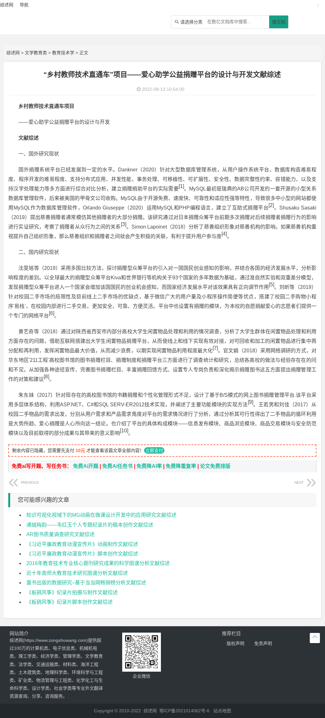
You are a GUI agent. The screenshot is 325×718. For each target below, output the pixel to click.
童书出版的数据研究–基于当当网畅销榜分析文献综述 (86, 582)
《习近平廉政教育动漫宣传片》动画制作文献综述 (82, 544)
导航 (24, 4)
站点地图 (222, 710)
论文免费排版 (215, 466)
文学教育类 (36, 52)
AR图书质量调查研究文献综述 (60, 534)
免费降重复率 (181, 466)
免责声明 (263, 643)
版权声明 (235, 643)
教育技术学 (63, 52)
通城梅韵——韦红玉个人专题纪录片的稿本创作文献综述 (89, 525)
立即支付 (154, 450)
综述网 (13, 52)
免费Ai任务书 (117, 466)
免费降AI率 (149, 466)
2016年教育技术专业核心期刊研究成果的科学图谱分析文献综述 (98, 563)
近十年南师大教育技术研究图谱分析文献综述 (77, 573)
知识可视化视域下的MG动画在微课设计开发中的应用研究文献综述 (101, 515)
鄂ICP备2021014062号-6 (184, 710)
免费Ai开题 (85, 466)
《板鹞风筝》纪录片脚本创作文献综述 (69, 602)
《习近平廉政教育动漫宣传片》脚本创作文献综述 (82, 553)
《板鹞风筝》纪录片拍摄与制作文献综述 (72, 592)
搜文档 (278, 21)
